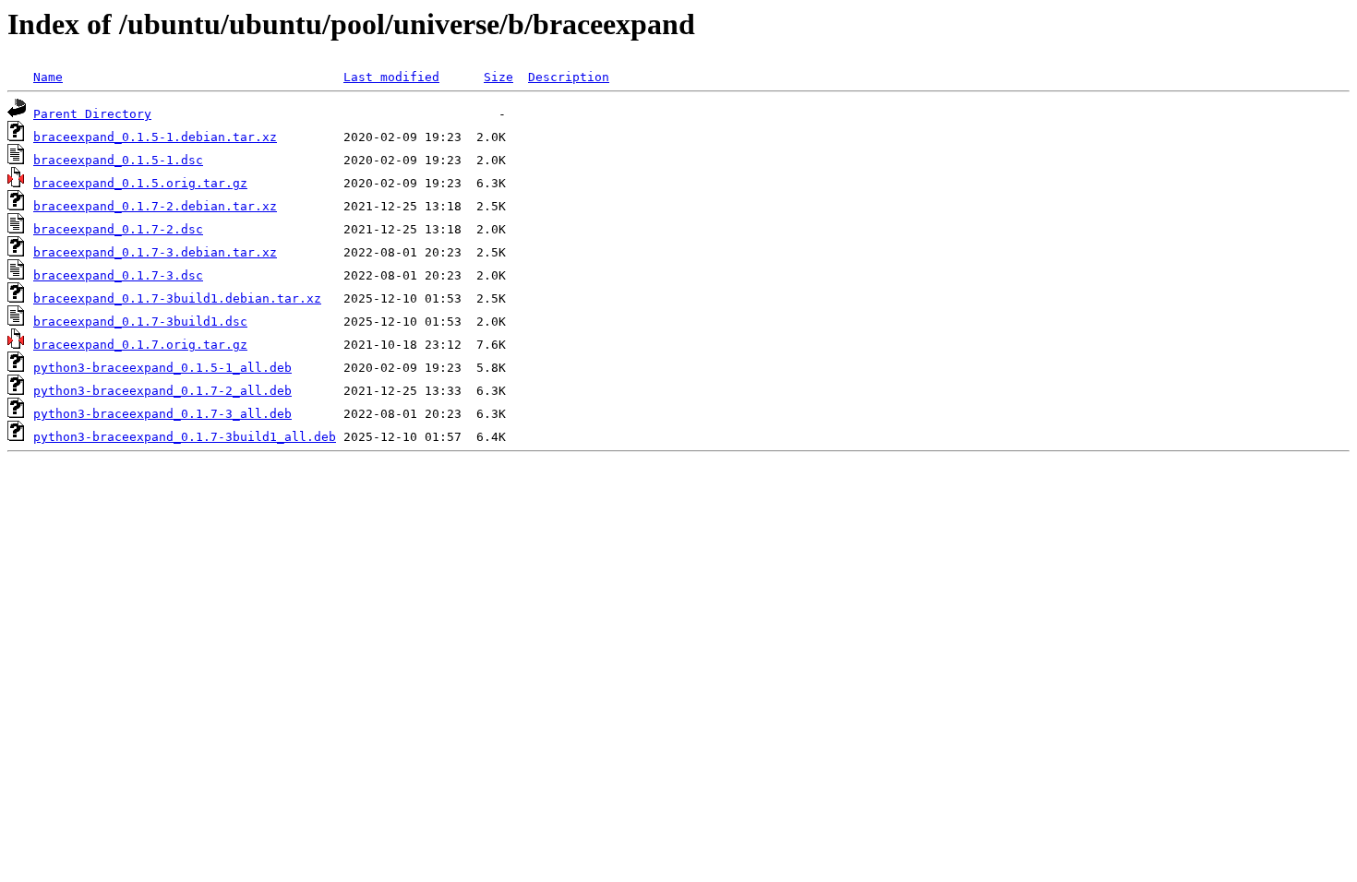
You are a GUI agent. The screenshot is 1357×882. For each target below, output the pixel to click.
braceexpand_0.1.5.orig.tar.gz (140, 183)
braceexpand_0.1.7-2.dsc (118, 229)
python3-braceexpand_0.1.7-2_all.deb (162, 391)
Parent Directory (92, 114)
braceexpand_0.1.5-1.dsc (118, 160)
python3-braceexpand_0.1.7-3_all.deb (162, 414)
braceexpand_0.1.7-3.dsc (118, 275)
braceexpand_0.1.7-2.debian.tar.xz (155, 206)
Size (498, 77)
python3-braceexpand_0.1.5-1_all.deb (162, 368)
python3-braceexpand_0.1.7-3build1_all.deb (184, 437)
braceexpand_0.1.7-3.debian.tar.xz (155, 252)
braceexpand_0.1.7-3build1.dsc (140, 321)
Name (48, 77)
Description (568, 77)
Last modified (391, 77)
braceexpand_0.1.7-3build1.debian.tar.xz (177, 298)
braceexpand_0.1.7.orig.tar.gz (140, 345)
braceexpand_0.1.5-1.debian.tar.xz (155, 137)
